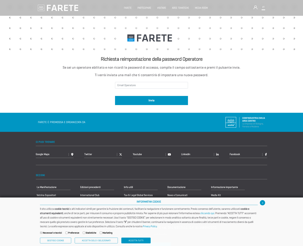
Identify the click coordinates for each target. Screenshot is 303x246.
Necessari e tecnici (52, 232)
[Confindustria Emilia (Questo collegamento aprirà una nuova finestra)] (245, 122)
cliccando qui (207, 213)
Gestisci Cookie (55, 240)
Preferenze (73, 232)
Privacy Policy (150, 226)
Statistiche (91, 232)
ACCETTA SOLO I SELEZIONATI (96, 240)
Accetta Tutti (136, 240)
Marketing (107, 232)
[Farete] (58, 7)
